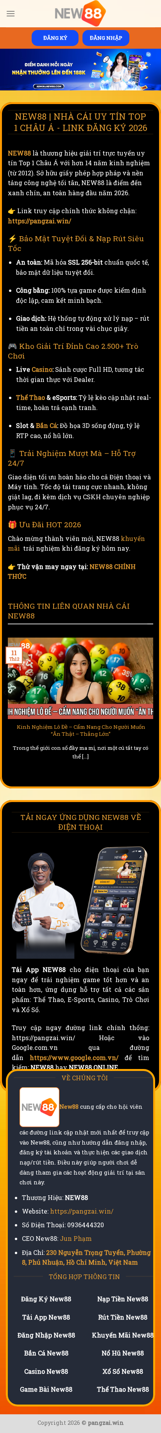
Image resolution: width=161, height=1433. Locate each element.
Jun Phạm (76, 1238)
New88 (69, 1107)
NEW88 (19, 153)
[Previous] (5, 708)
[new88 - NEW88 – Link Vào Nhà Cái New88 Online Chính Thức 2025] (80, 13)
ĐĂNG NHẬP (106, 37)
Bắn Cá (46, 425)
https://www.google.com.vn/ (74, 1057)
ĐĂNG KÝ (55, 37)
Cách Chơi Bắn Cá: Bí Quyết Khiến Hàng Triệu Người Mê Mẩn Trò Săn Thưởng (81, 730)
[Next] (155, 708)
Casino (42, 369)
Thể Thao (30, 397)
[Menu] (10, 13)
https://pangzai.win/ (39, 221)
